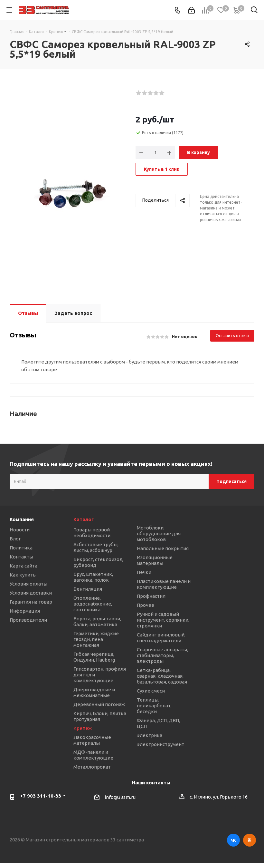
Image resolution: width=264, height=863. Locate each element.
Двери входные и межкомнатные (94, 692)
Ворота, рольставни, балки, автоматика (97, 621)
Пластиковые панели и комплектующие (164, 584)
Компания (22, 519)
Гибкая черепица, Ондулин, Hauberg (94, 657)
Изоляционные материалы (155, 560)
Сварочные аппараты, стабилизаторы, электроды (162, 655)
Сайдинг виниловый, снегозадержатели (161, 637)
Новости (20, 529)
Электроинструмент (160, 744)
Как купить (23, 574)
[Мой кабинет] (191, 10)
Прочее (145, 605)
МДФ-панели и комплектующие (93, 755)
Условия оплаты (28, 584)
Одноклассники (249, 840)
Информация (25, 611)
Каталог (83, 519)
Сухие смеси (151, 690)
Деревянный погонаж (99, 704)
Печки (144, 572)
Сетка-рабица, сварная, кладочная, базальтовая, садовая (162, 675)
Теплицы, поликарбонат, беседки (154, 705)
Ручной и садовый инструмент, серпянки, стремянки (163, 619)
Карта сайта (23, 565)
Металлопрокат (92, 767)
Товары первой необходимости (91, 532)
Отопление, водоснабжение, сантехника (92, 603)
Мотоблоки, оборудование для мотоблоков (159, 533)
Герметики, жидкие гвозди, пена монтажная (96, 639)
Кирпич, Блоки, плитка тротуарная (99, 716)
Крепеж (82, 728)
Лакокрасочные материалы (92, 740)
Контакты (21, 556)
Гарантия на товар (31, 602)
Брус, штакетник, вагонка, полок (93, 577)
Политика (21, 547)
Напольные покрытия (163, 548)
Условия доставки (31, 593)
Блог (15, 538)
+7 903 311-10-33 (40, 796)
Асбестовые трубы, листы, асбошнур (95, 547)
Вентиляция (87, 589)
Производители (28, 620)
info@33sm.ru (120, 797)
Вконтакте (233, 840)
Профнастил (151, 596)
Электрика (149, 735)
